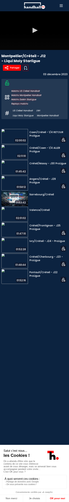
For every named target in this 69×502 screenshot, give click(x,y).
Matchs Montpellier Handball (26, 95)
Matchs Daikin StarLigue (23, 99)
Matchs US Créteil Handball (25, 90)
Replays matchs (19, 103)
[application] (34, 30)
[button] (34, 30)
